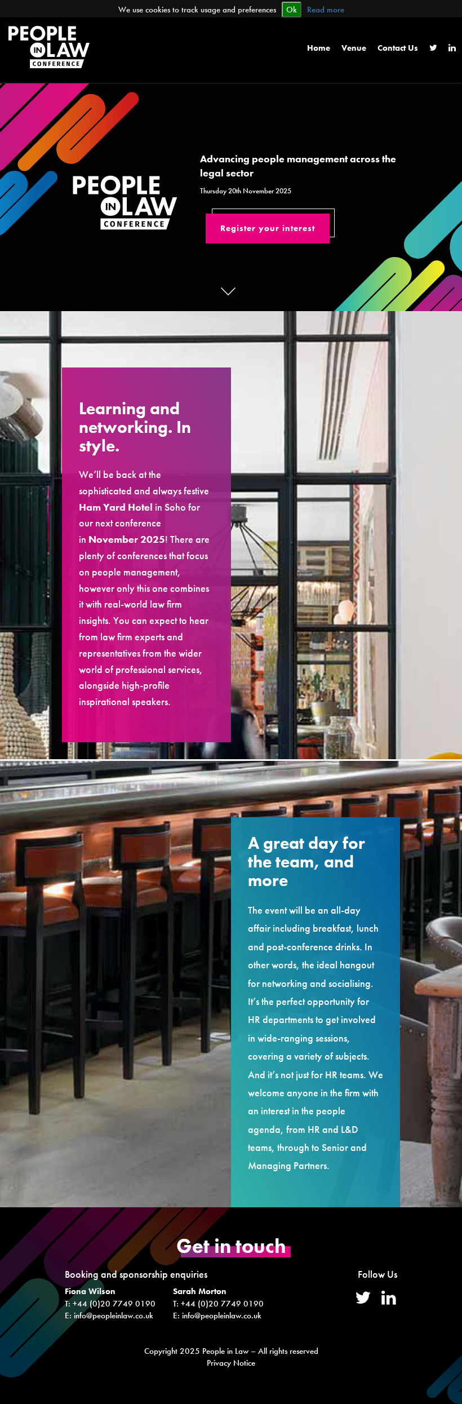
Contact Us (397, 48)
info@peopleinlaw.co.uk (113, 1315)
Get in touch (231, 1246)
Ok (291, 9)
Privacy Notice (231, 1362)
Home (318, 48)
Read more (325, 9)
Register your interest (267, 228)
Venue (353, 48)
